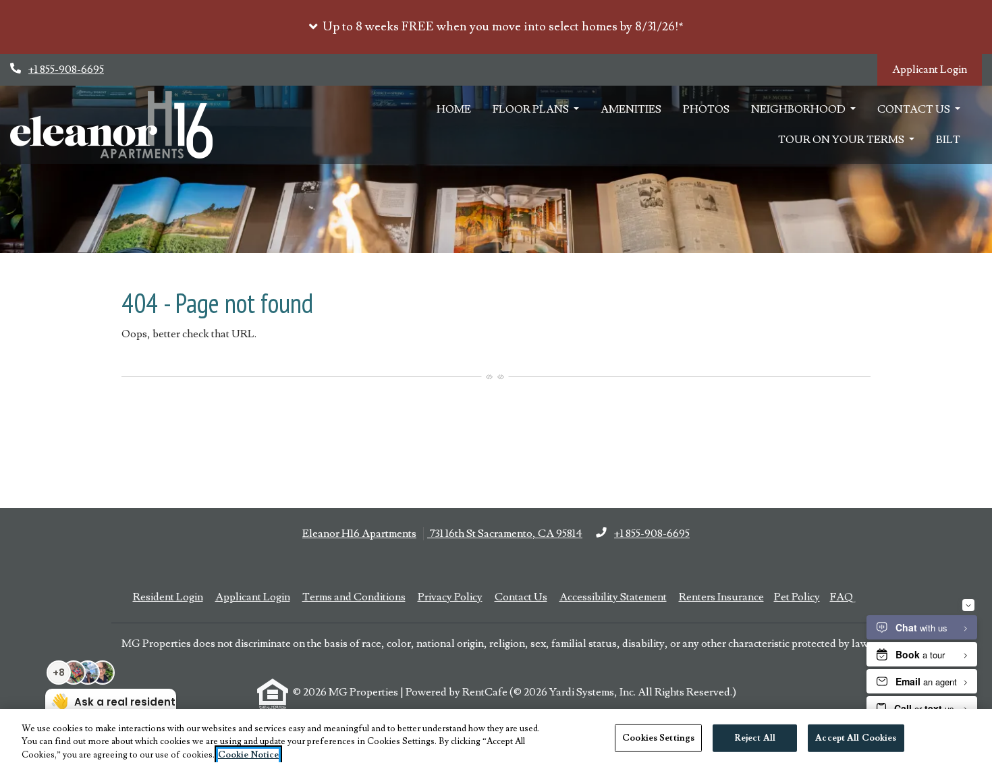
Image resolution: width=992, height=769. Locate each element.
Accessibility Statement (613, 597)
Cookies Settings (658, 737)
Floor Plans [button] (532, 113)
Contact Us (521, 597)
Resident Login (168, 597)
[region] (496, 739)
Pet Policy (797, 597)
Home (454, 113)
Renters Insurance (721, 597)
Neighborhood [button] (799, 113)
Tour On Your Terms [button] (842, 143)
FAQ (841, 597)
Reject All (755, 737)
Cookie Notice (248, 754)
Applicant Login (937, 69)
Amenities (631, 113)
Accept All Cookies (855, 737)
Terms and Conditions (354, 597)
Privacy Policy (450, 597)
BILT (953, 143)
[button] (496, 27)
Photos (706, 113)
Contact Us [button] (914, 113)
